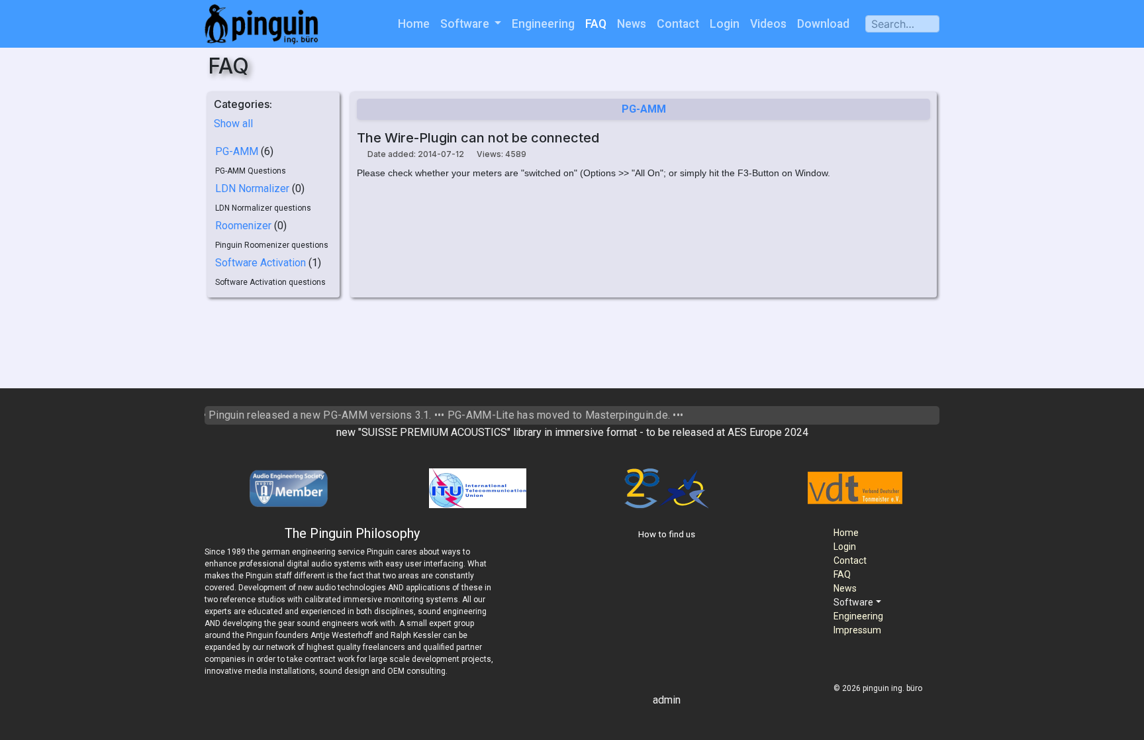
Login (724, 23)
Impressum (857, 630)
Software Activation (260, 262)
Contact (678, 23)
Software (466, 23)
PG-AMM (236, 151)
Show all (233, 123)
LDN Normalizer (252, 188)
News (631, 23)
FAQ (595, 23)
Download (823, 23)
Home (414, 23)
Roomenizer (243, 225)
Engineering (543, 23)
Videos (768, 23)
